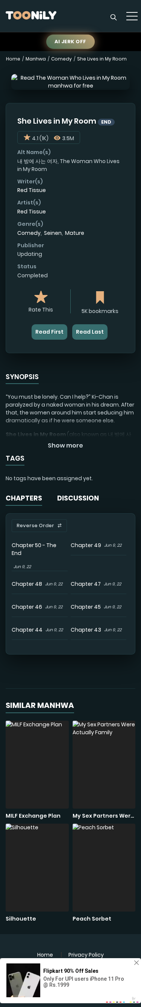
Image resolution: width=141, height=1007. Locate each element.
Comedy (61, 59)
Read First (49, 332)
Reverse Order (35, 525)
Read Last (90, 332)
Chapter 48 (27, 584)
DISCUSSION (78, 498)
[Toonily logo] (31, 16)
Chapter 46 (27, 607)
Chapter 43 (86, 630)
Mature (74, 233)
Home (13, 59)
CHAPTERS (24, 498)
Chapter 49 (86, 545)
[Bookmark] (100, 298)
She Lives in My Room (102, 59)
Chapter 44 (27, 630)
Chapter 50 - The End (34, 549)
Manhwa (36, 59)
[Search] (113, 17)
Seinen (53, 233)
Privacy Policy (86, 955)
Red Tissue (31, 190)
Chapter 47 (86, 584)
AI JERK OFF (70, 41)
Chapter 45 (86, 607)
